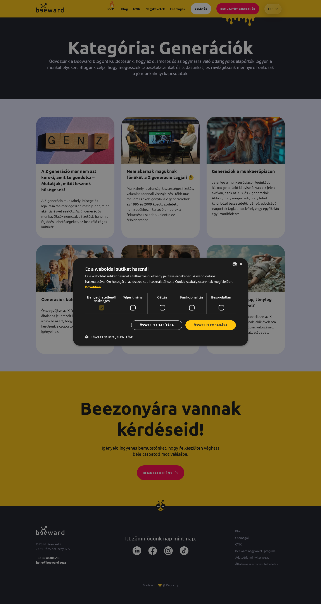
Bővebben (93, 287)
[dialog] (160, 302)
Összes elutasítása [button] (157, 325)
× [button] (240, 264)
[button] (109, 336)
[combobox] (235, 264)
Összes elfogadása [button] (211, 325)
